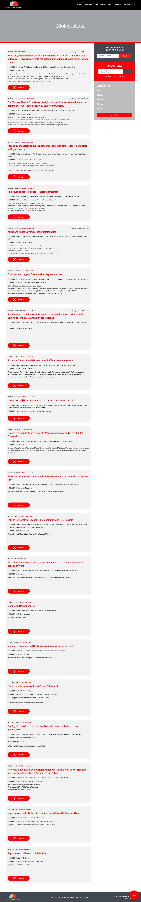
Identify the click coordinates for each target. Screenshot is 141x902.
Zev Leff (50, 279)
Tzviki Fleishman (23, 279)
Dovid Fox (60, 236)
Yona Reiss (34, 67)
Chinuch (26, 160)
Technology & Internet (48, 200)
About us (118, 5)
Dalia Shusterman (38, 408)
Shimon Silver (59, 405)
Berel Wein (69, 110)
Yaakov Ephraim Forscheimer (65, 154)
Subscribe (125, 56)
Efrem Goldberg (38, 196)
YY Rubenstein (23, 734)
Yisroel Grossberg (51, 734)
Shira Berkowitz (43, 570)
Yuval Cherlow (55, 441)
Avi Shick (58, 110)
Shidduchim (40, 694)
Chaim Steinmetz (24, 484)
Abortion (19, 694)
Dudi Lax (48, 405)
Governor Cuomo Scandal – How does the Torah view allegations (40, 360)
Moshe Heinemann (40, 818)
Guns (18, 411)
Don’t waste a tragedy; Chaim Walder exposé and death (36, 274)
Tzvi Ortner (73, 405)
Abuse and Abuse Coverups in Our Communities (32, 231)
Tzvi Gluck (37, 734)
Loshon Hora (20, 114)
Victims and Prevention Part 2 (23, 605)
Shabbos (42, 411)
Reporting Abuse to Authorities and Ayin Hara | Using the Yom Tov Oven (43, 813)
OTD (33, 738)
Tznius (41, 160)
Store (110, 5)
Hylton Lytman (24, 527)
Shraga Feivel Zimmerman (27, 236)
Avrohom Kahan (40, 484)
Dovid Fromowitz (58, 570)
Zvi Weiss (68, 441)
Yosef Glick (38, 405)
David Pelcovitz (41, 322)
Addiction (100, 95)
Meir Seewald (73, 484)
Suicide (43, 282)
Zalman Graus (38, 279)
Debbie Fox (73, 236)
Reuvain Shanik (48, 525)
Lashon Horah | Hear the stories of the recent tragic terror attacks (41, 400)
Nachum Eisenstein (50, 778)
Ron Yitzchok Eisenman (26, 651)
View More (114, 115)
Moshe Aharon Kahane (42, 154)
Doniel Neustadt (24, 818)
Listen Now (20, 87)
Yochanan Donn (36, 365)
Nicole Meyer (69, 67)
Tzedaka (54, 694)
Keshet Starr (49, 365)
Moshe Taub (72, 196)
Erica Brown (54, 322)
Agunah (99, 108)
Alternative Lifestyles (23, 200)
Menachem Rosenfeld (65, 365)
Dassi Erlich (20, 570)
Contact (127, 5)
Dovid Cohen (37, 527)
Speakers (88, 5)
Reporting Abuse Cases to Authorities (27, 853)
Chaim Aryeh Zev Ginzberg (52, 67)
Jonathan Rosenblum (80, 279)
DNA (24, 694)
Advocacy (19, 160)
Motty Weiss (30, 570)
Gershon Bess (46, 236)
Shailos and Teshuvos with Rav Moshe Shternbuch (33, 686)
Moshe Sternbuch (24, 691)
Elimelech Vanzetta (58, 484)
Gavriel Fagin (22, 67)
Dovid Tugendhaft (24, 441)
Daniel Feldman (67, 322)
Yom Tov (60, 694)
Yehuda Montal (22, 408)
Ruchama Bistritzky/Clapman (70, 734)
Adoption (100, 99)
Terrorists (49, 411)
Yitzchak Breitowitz (25, 322)
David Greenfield (40, 441)
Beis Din (19, 282)
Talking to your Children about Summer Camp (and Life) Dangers (40, 519)
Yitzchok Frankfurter (56, 196)
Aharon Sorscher (24, 154)
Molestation (20, 70)
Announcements (100, 5)
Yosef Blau (34, 110)
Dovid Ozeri (22, 778)
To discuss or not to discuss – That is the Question (33, 191)
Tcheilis (47, 694)
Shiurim (79, 5)
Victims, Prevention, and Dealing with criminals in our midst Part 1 (41, 645)
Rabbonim (28, 242)
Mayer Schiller (23, 196)
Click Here (107, 76)
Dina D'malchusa (22, 781)
